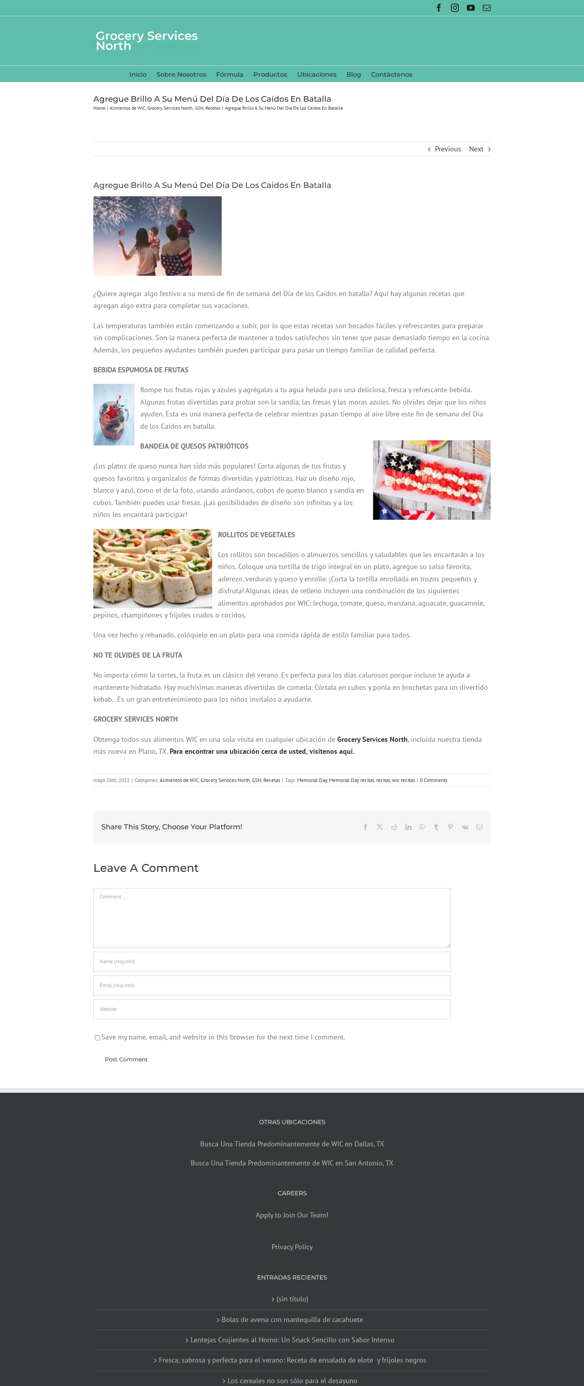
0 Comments (433, 780)
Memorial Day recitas (351, 780)
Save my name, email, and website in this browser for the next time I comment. (223, 1036)
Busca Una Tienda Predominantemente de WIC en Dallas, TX (292, 1143)
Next (476, 148)
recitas (383, 780)
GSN (256, 780)
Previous (448, 148)
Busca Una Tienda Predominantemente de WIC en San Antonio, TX (292, 1162)
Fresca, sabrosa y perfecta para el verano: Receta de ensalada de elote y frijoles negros (292, 1360)
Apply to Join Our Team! (292, 1215)
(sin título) (292, 1298)
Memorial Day (312, 780)
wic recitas (403, 780)
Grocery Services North (225, 780)
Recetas (271, 780)
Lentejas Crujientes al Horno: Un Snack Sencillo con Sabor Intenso (292, 1339)
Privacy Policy (292, 1247)
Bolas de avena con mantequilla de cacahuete (292, 1319)
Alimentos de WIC (179, 780)
